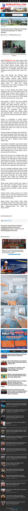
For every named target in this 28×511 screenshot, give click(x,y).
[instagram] (15, 1)
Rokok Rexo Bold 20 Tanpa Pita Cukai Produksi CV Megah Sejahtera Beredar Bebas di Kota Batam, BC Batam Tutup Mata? (17, 392)
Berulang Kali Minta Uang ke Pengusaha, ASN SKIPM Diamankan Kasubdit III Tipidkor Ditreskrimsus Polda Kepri (16, 444)
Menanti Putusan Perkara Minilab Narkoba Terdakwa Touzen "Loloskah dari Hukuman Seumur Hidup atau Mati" (13, 251)
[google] (11, 1)
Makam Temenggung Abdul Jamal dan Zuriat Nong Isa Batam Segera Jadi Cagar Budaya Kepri (17, 376)
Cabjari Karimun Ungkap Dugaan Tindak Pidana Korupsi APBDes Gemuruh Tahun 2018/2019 (16, 431)
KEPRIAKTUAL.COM (17, 508)
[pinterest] (17, 1)
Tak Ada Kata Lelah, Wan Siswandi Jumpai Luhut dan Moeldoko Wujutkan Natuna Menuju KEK (16, 497)
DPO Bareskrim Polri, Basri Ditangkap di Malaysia (16, 423)
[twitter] (13, 1)
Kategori (23, 351)
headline (6, 220)
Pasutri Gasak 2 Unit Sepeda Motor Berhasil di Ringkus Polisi (15, 463)
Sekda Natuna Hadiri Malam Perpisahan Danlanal (16, 490)
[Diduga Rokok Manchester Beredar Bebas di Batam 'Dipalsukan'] (4, 356)
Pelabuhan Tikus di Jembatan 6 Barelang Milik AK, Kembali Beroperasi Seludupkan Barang (16, 405)
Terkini (14, 351)
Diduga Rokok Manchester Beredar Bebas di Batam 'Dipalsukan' (17, 355)
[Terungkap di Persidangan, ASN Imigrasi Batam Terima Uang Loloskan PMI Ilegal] (4, 369)
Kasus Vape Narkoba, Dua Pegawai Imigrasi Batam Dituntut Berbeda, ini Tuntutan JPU (17, 362)
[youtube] (20, 1)
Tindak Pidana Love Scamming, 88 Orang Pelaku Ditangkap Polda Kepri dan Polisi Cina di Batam (16, 458)
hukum (10, 220)
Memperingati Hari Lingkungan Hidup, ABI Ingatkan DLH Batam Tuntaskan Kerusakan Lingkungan (16, 437)
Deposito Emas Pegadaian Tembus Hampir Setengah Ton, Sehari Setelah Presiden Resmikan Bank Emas (15, 477)
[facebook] (8, 1)
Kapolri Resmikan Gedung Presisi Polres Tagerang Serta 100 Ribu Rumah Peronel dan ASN (16, 450)
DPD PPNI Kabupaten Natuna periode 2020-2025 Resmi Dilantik (15, 502)
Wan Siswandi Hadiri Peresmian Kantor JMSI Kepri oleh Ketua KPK (16, 484)
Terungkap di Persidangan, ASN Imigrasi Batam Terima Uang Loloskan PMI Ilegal (16, 369)
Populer (5, 351)
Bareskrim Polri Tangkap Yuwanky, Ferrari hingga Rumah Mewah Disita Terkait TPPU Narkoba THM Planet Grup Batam (16, 411)
